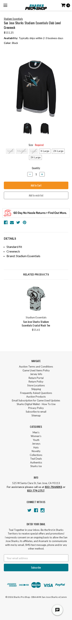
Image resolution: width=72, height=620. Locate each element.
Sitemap (36, 415)
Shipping (36, 389)
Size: (36, 145)
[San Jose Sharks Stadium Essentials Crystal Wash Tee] (36, 298)
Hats (36, 447)
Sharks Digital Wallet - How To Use (36, 404)
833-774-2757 (35, 490)
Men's (36, 432)
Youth (36, 439)
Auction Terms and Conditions (36, 366)
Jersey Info (36, 374)
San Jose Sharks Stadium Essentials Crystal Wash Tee (36, 323)
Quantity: (36, 168)
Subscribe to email (36, 411)
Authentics (36, 462)
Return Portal (36, 377)
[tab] (36, 274)
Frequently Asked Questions (36, 392)
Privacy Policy (36, 407)
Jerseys (36, 443)
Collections (36, 454)
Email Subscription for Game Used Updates (36, 400)
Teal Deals (36, 458)
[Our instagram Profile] (43, 510)
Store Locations (36, 385)
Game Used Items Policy (36, 370)
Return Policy (36, 381)
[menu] (5, 5)
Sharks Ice (36, 466)
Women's (36, 436)
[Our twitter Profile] (29, 510)
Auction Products (36, 396)
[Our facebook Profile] (36, 510)
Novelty (36, 451)
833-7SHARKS (53, 486)
